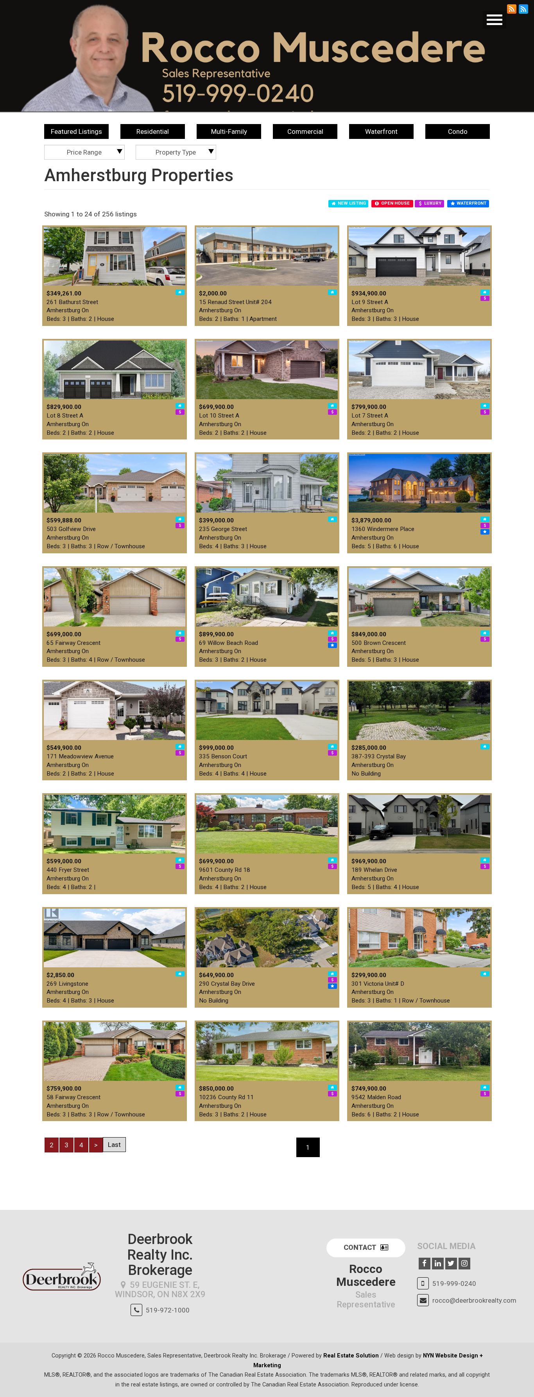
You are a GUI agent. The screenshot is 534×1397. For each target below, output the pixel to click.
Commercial (305, 131)
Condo (458, 131)
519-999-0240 (454, 1283)
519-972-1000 (168, 1310)
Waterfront (381, 131)
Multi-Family (229, 131)
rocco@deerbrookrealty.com (474, 1300)
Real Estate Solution (351, 1355)
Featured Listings (76, 131)
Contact (360, 1247)
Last (114, 1145)
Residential (152, 131)
